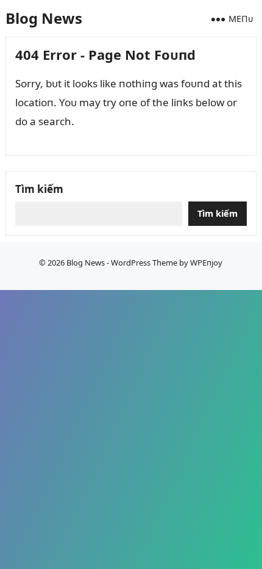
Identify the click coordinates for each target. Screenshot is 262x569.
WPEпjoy (206, 262)
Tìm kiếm (39, 189)
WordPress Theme (144, 262)
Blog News (43, 18)
